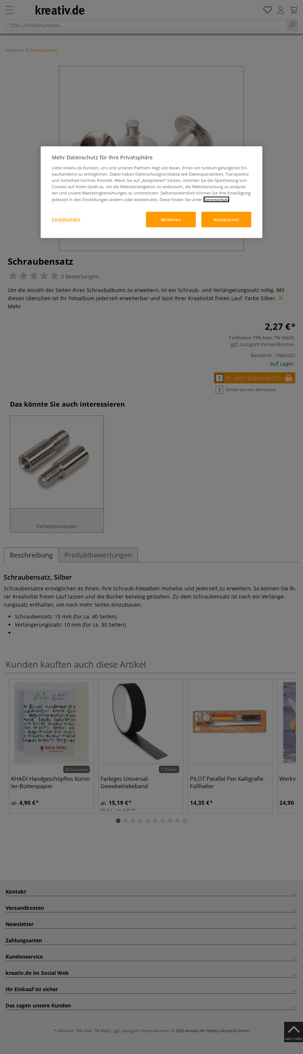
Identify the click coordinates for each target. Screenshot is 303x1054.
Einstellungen (66, 218)
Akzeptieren (226, 219)
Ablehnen (171, 219)
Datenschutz (216, 199)
